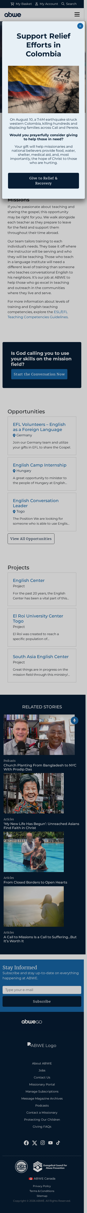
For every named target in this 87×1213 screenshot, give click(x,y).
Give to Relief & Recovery (43, 180)
